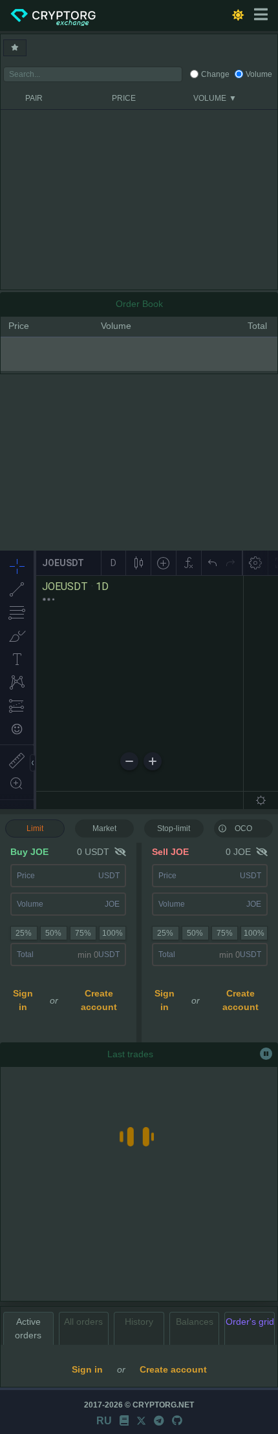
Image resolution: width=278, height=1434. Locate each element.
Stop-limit (173, 828)
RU (104, 1420)
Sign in (23, 1000)
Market (104, 828)
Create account (99, 1000)
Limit (35, 828)
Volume (259, 74)
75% (83, 933)
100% (112, 933)
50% (53, 933)
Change (215, 74)
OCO (243, 828)
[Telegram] (159, 1420)
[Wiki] (124, 1420)
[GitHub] (177, 1420)
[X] (141, 1420)
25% (24, 933)
